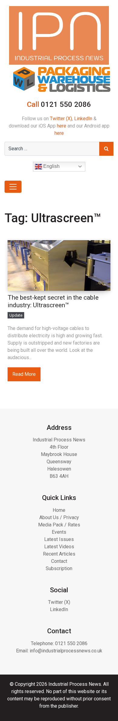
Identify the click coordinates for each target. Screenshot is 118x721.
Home (59, 510)
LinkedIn (83, 118)
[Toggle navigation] (13, 187)
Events (59, 532)
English (51, 166)
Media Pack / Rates (59, 525)
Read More (24, 374)
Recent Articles (59, 554)
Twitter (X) (61, 118)
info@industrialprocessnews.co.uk (66, 651)
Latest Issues (59, 539)
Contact (59, 561)
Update (15, 315)
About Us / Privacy (59, 517)
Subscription (59, 568)
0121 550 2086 (71, 643)
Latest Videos (59, 546)
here (61, 126)
